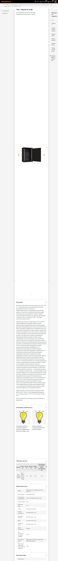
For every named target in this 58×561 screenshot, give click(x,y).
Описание (53, 24)
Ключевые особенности (53, 29)
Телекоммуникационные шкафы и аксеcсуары (29, 4)
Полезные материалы (53, 49)
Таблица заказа (53, 34)
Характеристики (53, 39)
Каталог (7, 4)
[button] (18, 156)
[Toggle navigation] (55, 1)
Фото (53, 20)
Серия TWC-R (7, 6)
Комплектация (53, 44)
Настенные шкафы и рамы (47, 4)
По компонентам (14, 4)
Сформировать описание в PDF (53, 58)
